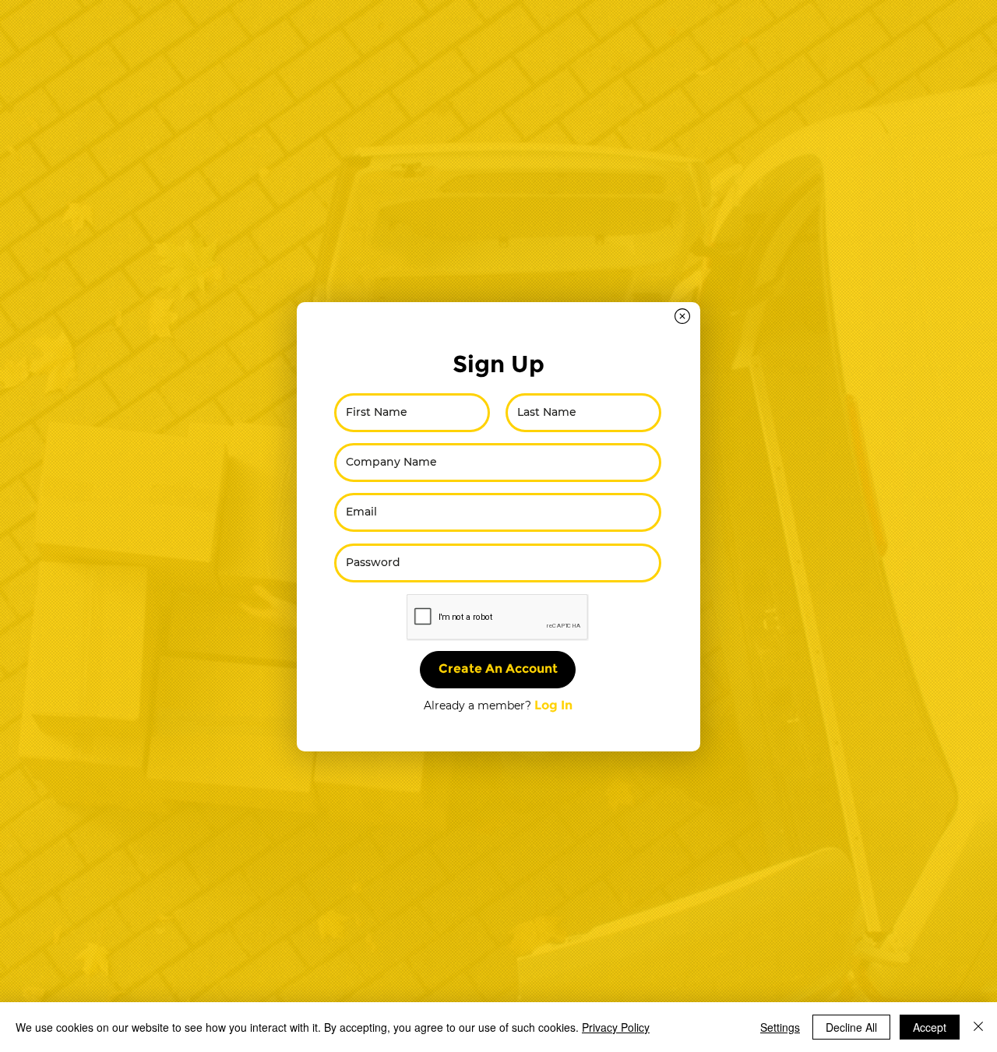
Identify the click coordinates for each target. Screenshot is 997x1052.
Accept (929, 1027)
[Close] (978, 1027)
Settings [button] (780, 1027)
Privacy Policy (616, 1027)
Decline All (851, 1027)
